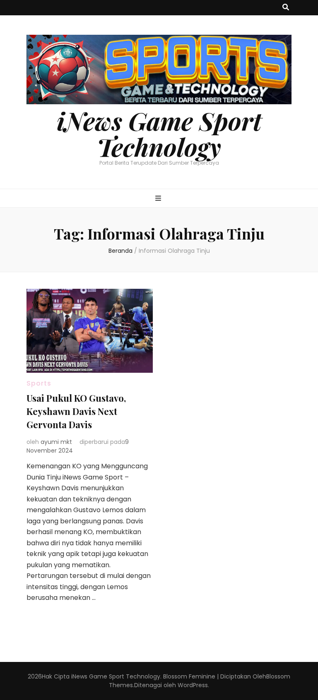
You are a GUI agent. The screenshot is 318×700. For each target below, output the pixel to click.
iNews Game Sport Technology (159, 133)
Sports (38, 383)
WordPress (193, 685)
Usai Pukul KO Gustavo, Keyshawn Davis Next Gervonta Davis (76, 411)
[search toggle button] (285, 7)
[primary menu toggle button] (159, 198)
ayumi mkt (56, 442)
